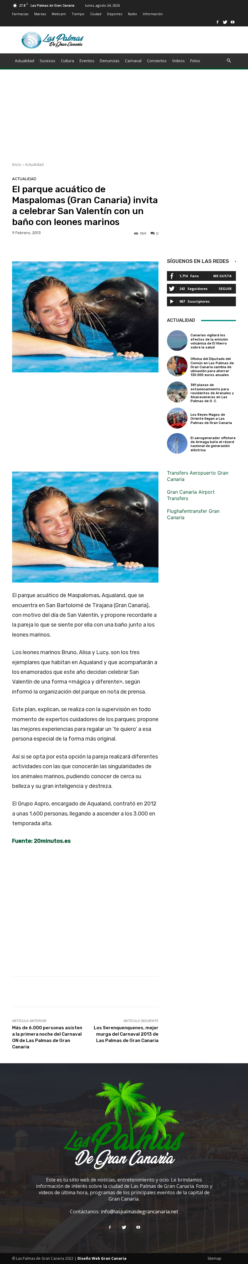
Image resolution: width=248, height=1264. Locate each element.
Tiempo (78, 14)
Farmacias (20, 14)
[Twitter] (225, 22)
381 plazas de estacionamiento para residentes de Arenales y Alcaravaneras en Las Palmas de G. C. (212, 393)
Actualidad (24, 60)
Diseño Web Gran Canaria (101, 1258)
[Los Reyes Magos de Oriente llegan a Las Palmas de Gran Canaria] (177, 418)
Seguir (225, 288)
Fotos (195, 60)
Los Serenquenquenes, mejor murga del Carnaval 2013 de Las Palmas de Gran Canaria (126, 1034)
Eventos (87, 60)
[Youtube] (232, 22)
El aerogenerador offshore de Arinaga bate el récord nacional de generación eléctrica (213, 444)
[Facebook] (217, 22)
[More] (207, 992)
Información (153, 14)
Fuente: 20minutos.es (41, 841)
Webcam (59, 14)
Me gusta (222, 276)
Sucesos (47, 60)
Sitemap (214, 1258)
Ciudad (95, 14)
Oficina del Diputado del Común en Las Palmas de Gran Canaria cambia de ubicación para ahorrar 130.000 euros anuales (212, 367)
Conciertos (157, 60)
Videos (178, 60)
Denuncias (109, 60)
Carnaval (133, 60)
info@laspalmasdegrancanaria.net (139, 1211)
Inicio (16, 164)
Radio (132, 14)
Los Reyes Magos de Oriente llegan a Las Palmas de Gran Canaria (211, 419)
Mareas (40, 14)
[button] (228, 60)
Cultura (67, 60)
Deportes (114, 14)
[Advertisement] (124, 119)
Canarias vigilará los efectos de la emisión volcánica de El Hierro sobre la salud (209, 341)
